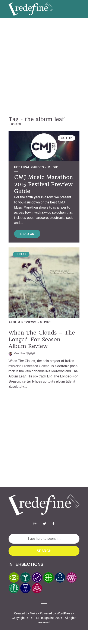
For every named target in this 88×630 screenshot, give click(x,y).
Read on (27, 233)
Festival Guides (29, 167)
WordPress (64, 613)
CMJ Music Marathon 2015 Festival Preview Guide (43, 184)
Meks (33, 613)
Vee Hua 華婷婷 (24, 353)
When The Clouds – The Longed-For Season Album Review (42, 339)
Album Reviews (22, 322)
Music (53, 167)
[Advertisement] (44, 67)
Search (44, 551)
